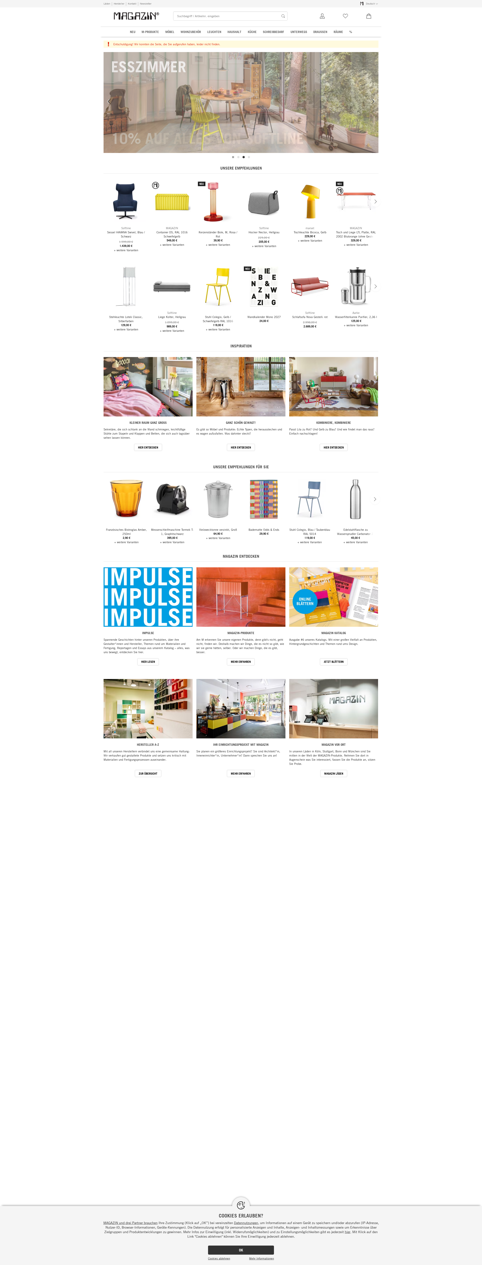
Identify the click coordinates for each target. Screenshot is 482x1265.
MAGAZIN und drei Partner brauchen (130, 1223)
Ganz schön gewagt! (241, 423)
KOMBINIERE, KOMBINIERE (333, 423)
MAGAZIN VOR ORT (334, 745)
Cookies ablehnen (219, 1258)
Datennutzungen (246, 1223)
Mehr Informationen (261, 1258)
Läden (107, 3)
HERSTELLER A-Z (148, 745)
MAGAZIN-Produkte (240, 633)
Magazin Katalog (333, 633)
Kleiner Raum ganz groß (148, 423)
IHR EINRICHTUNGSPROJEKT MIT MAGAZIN (240, 745)
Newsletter (145, 3)
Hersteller (119, 3)
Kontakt (132, 3)
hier (347, 1232)
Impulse (148, 633)
